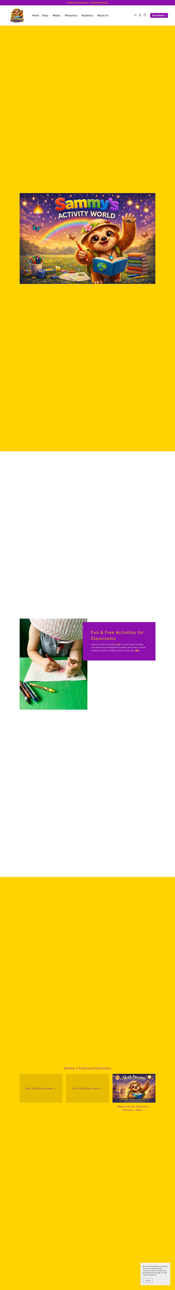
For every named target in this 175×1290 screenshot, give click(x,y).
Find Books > (159, 15)
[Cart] (146, 15)
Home (35, 15)
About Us (102, 15)
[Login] (140, 15)
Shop (45, 15)
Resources (71, 15)
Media (57, 15)
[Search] (135, 15)
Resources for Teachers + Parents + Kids (134, 1108)
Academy (87, 15)
